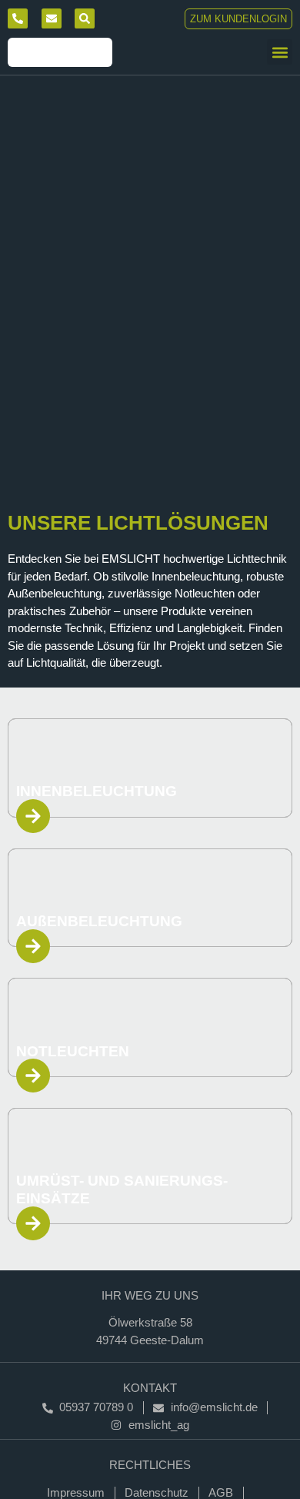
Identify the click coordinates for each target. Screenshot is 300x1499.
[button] (279, 52)
